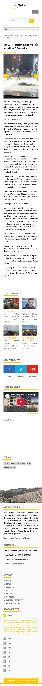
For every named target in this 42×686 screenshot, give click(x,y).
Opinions (10, 597)
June (27, 620)
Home (8, 581)
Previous (6, 76)
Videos (9, 594)
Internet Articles (14, 600)
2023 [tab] (10, 616)
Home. (6, 35)
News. (12, 35)
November (20, 623)
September (7, 623)
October (14, 623)
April (21, 620)
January (6, 620)
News (8, 584)
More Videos (32, 414)
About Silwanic (13, 603)
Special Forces (9, 467)
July (30, 620)
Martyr (7, 464)
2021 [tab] (10, 643)
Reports (10, 587)
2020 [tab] (10, 648)
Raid (29, 464)
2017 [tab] (10, 661)
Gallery (10, 590)
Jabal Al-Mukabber (18, 464)
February (12, 620)
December (27, 623)
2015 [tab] (10, 670)
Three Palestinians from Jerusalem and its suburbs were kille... (29, 345)
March (17, 620)
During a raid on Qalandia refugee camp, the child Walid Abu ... (29, 318)
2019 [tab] (10, 652)
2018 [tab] (10, 657)
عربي (35, 11)
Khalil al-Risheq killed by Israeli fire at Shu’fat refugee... (11, 318)
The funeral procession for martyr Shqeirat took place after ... (11, 345)
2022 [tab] (10, 639)
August (34, 620)
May (24, 620)
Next (36, 76)
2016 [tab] (10, 666)
